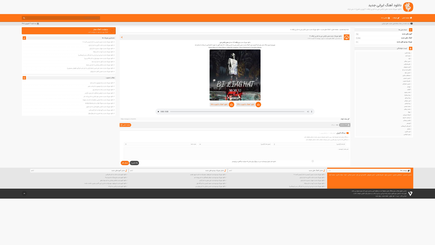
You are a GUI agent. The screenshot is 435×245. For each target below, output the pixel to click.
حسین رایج (407, 72)
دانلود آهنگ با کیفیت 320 (245, 104)
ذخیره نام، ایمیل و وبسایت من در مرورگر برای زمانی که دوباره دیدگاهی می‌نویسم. (254, 161)
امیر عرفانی (407, 100)
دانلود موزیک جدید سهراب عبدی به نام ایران (101, 48)
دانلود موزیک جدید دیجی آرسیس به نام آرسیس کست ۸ (98, 42)
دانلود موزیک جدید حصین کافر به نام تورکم (102, 71)
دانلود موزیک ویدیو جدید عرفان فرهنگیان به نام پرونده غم (210, 177)
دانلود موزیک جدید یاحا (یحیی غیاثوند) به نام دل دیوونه (98, 100)
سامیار (408, 129)
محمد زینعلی (407, 109)
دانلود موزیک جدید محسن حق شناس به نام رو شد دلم (99, 96)
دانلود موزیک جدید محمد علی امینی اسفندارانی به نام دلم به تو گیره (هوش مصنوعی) (90, 68)
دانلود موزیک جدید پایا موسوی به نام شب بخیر (101, 86)
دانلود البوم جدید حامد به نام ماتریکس (116, 174)
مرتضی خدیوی (406, 117)
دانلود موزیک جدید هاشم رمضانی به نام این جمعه (100, 65)
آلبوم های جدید (407, 34)
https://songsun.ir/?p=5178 (128, 119)
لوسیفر (408, 123)
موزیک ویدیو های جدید (404, 42)
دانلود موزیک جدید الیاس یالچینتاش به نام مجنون (100, 107)
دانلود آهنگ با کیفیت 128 (219, 104)
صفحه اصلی (405, 18)
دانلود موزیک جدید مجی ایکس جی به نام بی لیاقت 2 (325, 36)
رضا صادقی (407, 103)
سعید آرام (407, 55)
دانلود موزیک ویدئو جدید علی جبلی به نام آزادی (212, 180)
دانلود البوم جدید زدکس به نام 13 (117, 186)
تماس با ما (384, 18)
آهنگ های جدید (325, 29)
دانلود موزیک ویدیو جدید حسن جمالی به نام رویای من (210, 186)
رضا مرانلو (407, 98)
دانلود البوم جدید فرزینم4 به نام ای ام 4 (116, 177)
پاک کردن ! (134, 163)
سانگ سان (390, 191)
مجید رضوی (407, 92)
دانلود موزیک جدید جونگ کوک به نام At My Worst (99, 103)
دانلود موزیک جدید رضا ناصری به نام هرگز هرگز (101, 113)
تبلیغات (395, 18)
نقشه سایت (385, 196)
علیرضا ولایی (407, 64)
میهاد (409, 112)
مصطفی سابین (406, 75)
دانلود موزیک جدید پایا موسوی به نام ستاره (102, 83)
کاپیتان (408, 89)
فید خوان (391, 196)
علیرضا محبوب (406, 81)
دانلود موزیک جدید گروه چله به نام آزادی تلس (101, 110)
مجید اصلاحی (407, 134)
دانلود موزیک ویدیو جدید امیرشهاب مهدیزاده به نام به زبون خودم (208, 174)
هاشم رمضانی (406, 120)
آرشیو (230, 171)
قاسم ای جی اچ (406, 69)
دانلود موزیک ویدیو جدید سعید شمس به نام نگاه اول (211, 183)
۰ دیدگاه (333, 125)
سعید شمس (407, 106)
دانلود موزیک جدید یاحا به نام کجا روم (103, 90)
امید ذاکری (407, 131)
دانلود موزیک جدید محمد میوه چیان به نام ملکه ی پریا (99, 58)
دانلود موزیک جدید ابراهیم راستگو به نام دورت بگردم (99, 93)
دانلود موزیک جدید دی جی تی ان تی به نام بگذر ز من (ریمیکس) (96, 55)
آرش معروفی (407, 67)
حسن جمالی (407, 61)
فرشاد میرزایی (406, 114)
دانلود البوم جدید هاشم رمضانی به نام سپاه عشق (113, 180)
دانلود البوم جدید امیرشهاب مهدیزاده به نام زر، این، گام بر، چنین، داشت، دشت (105, 183)
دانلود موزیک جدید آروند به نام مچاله (103, 52)
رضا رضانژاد (407, 95)
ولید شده (378, 196)
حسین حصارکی (406, 84)
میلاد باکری (407, 53)
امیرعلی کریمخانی (405, 126)
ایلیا (409, 58)
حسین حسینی (406, 78)
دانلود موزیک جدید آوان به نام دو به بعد (103, 62)
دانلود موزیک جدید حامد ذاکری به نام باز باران (101, 45)
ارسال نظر (125, 163)
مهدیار (408, 86)
